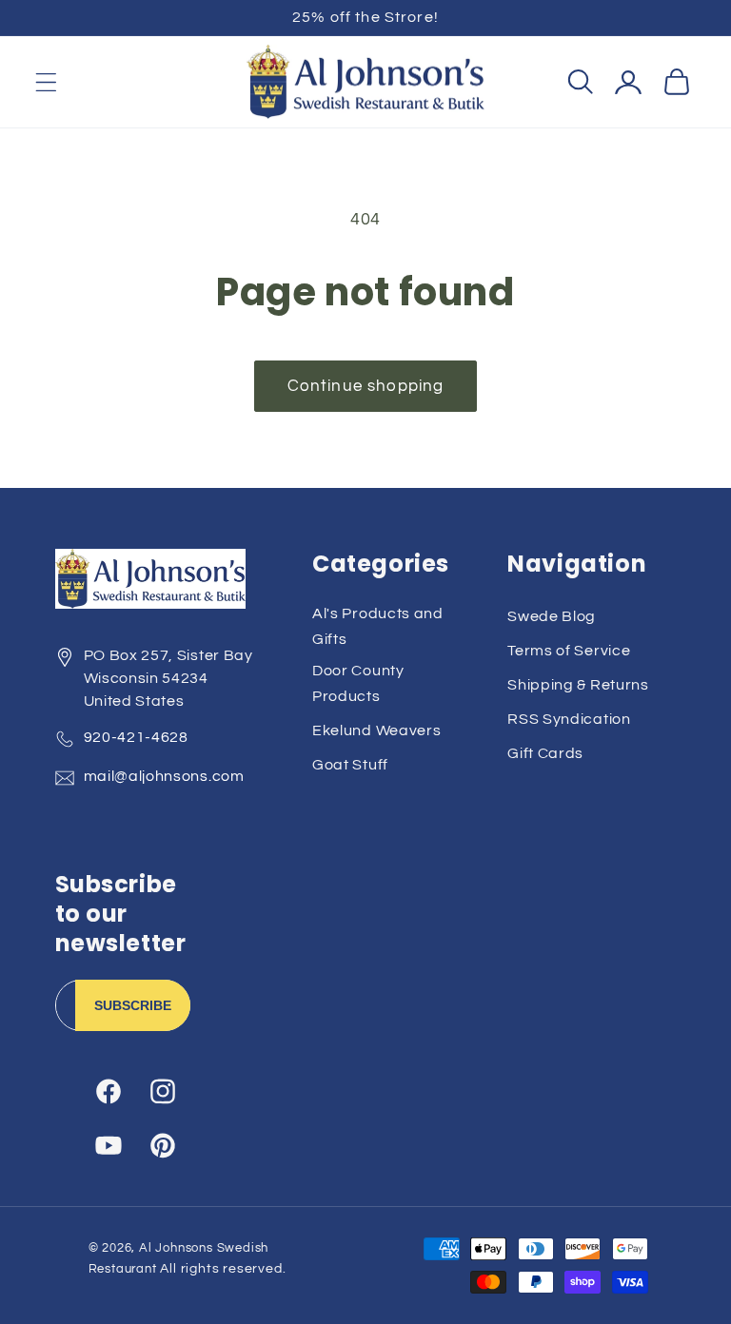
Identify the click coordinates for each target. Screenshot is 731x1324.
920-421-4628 (136, 737)
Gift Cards (545, 753)
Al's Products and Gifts (378, 626)
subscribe (132, 1005)
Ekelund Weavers (376, 730)
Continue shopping (366, 386)
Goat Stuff (350, 764)
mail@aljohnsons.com (164, 776)
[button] (46, 82)
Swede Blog (551, 616)
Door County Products (358, 683)
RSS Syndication (568, 719)
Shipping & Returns (577, 684)
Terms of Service (568, 650)
